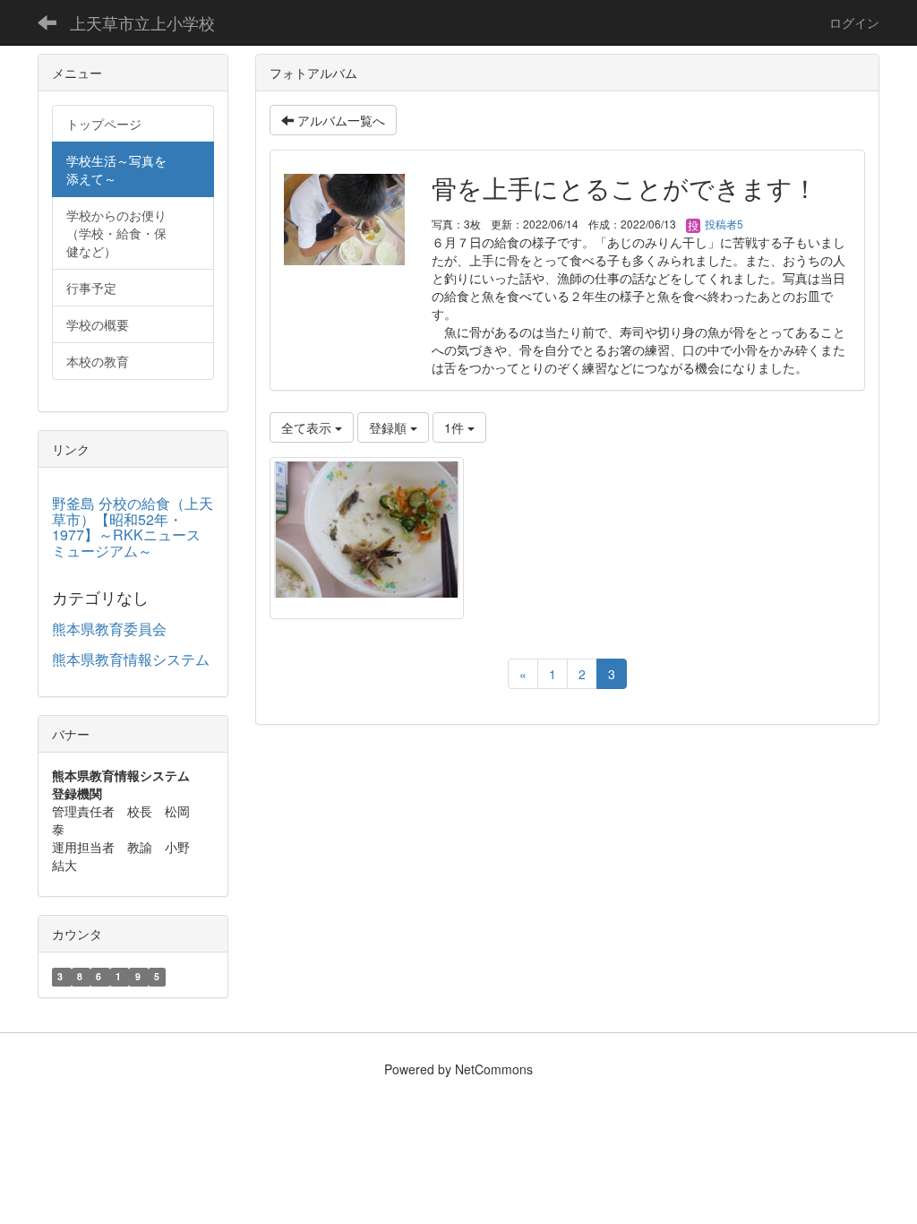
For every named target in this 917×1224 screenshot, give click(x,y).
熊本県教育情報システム (131, 659)
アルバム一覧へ (339, 120)
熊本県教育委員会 (109, 628)
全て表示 (308, 427)
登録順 (389, 427)
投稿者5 (722, 223)
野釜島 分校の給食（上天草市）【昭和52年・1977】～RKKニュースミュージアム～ (132, 527)
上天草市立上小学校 (142, 22)
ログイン (854, 22)
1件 (455, 427)
